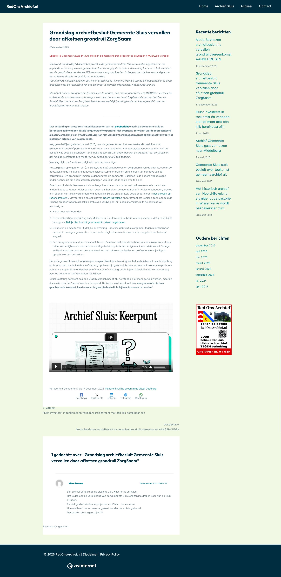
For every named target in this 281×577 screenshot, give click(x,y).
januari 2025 (203, 269)
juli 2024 (201, 280)
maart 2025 (203, 263)
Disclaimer (90, 554)
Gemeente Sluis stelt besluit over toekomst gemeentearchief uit (212, 169)
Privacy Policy (110, 554)
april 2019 (202, 286)
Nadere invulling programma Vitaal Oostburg (130, 388)
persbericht (122, 126)
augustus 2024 (205, 274)
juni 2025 (201, 251)
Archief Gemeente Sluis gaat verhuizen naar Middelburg (211, 146)
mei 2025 (201, 257)
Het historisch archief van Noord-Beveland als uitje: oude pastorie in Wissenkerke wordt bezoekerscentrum (213, 198)
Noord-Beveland (112, 197)
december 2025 (205, 245)
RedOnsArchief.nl (22, 6)
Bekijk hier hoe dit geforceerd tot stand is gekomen (95, 222)
